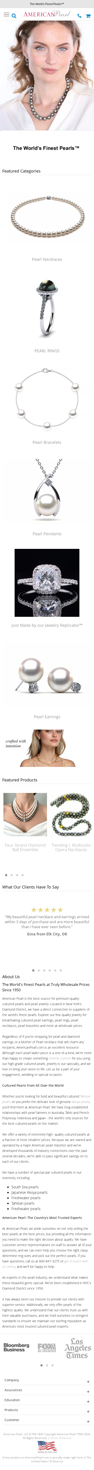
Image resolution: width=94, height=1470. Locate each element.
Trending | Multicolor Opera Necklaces (60, 847)
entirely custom (60, 1058)
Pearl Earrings (47, 716)
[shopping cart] (89, 14)
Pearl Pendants (47, 533)
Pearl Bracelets (47, 442)
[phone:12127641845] (80, 14)
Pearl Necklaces (47, 259)
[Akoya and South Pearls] (47, 765)
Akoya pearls (81, 1102)
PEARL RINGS (47, 350)
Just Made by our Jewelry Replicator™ (47, 625)
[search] (14, 14)
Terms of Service (60, 1438)
